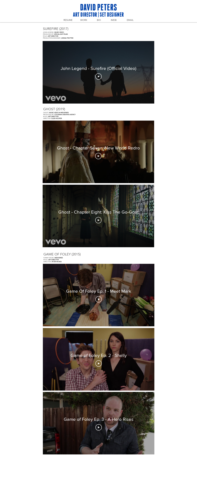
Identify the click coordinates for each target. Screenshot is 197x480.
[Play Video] (98, 76)
